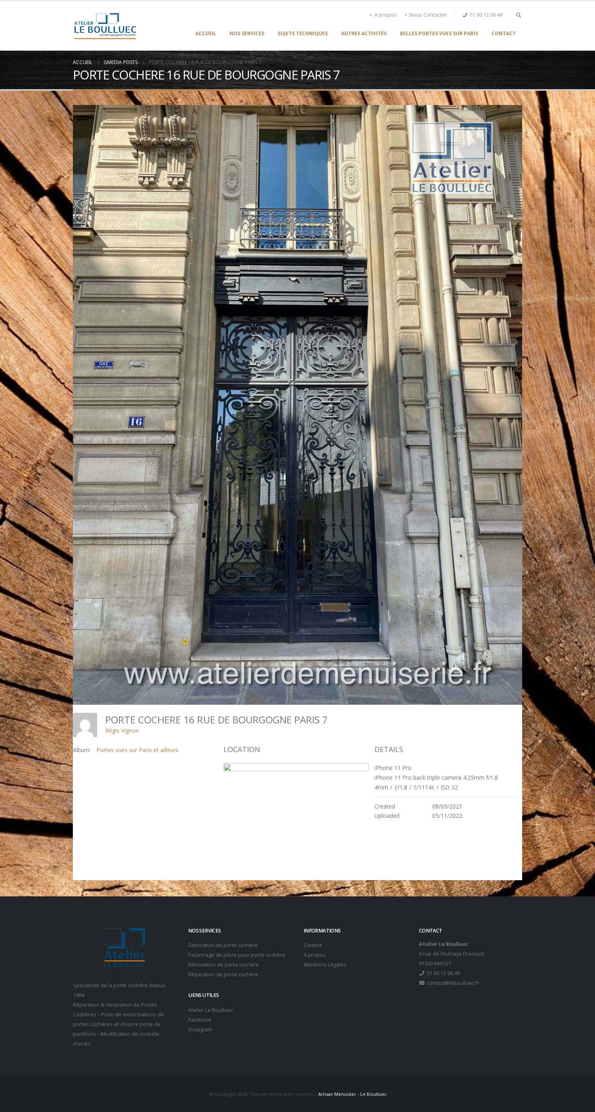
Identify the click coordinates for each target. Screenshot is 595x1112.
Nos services (247, 33)
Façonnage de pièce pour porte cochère (236, 955)
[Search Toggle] (518, 15)
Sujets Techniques (303, 33)
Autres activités (364, 33)
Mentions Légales (325, 964)
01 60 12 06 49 (486, 14)
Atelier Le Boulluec (210, 1010)
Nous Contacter (428, 14)
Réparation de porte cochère (223, 974)
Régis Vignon (122, 730)
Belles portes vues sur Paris (439, 33)
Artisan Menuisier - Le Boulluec (352, 1094)
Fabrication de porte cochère (223, 945)
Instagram (200, 1029)
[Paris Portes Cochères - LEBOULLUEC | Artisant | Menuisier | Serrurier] (105, 26)
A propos (385, 14)
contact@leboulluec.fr (452, 982)
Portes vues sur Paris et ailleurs (137, 750)
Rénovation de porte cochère (223, 964)
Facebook (199, 1019)
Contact (503, 33)
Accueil (206, 33)
